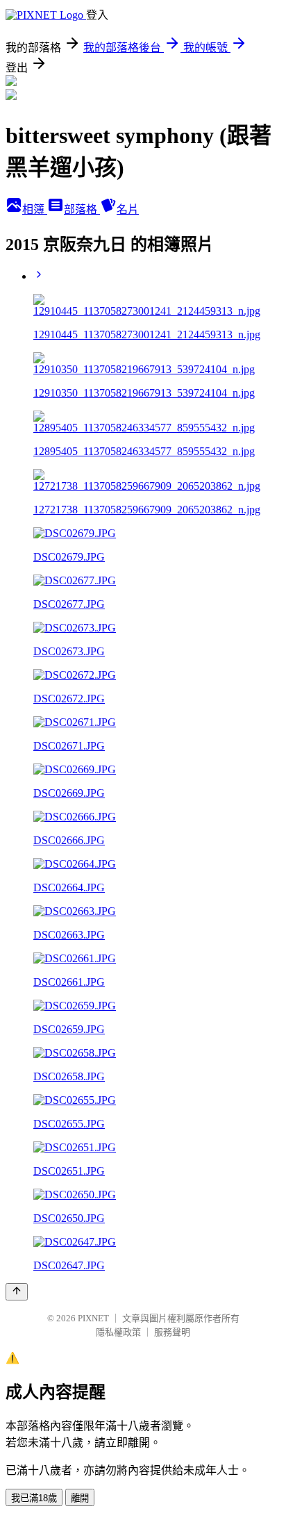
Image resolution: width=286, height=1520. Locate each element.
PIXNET (93, 1318)
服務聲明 (172, 1332)
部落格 (82, 209)
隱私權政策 (118, 1332)
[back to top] (17, 1291)
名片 (128, 209)
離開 (80, 1498)
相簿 (34, 209)
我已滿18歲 (34, 1498)
